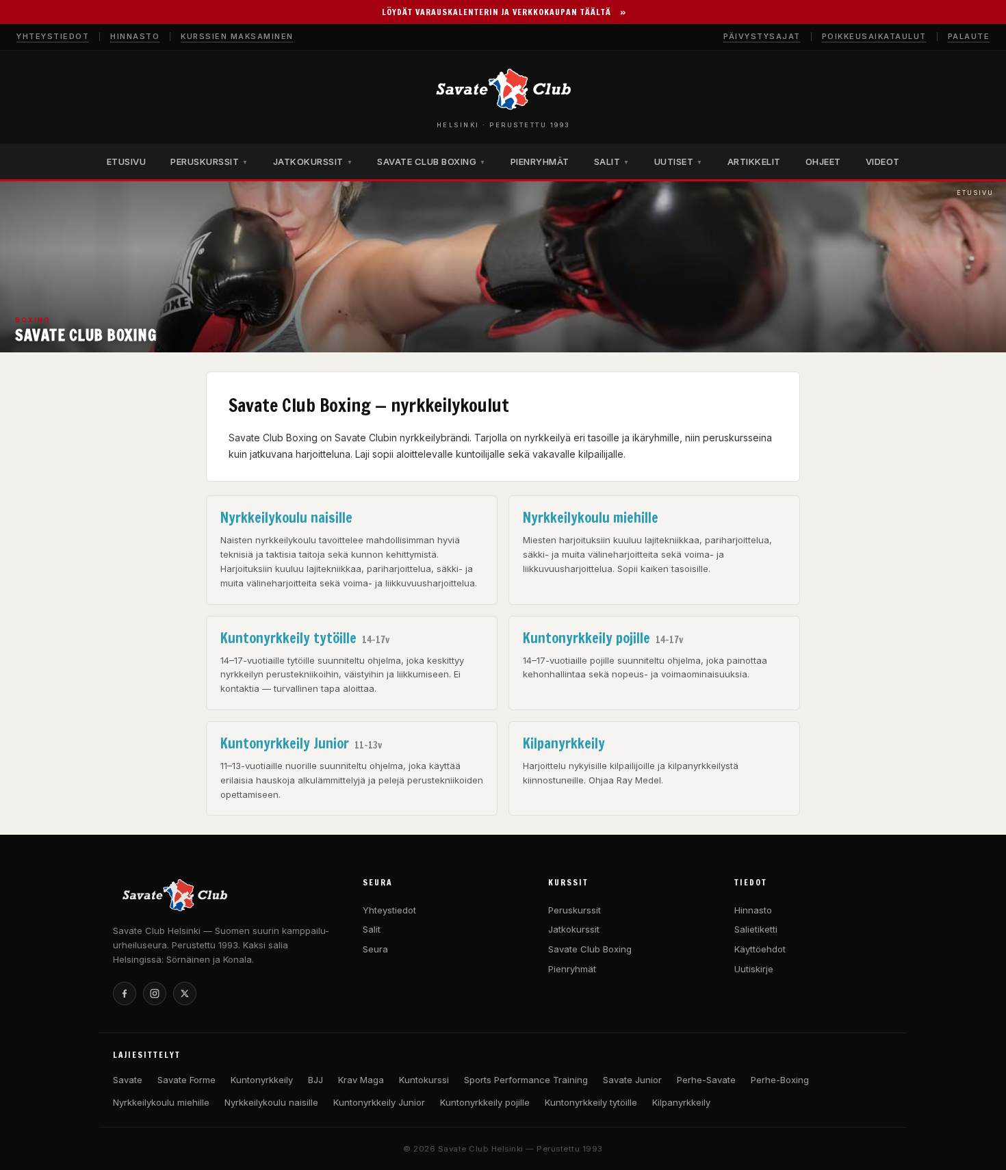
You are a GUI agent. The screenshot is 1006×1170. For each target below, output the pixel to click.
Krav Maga (361, 1079)
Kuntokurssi (424, 1079)
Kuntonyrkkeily (262, 1079)
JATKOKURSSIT (313, 161)
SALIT (612, 161)
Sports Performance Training (526, 1079)
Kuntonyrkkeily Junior (379, 1102)
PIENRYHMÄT (540, 161)
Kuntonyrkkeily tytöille (591, 1102)
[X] (184, 993)
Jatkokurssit (573, 929)
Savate (127, 1079)
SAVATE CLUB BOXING (431, 161)
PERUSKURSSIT (209, 161)
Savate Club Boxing (590, 949)
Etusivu (975, 192)
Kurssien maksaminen (237, 36)
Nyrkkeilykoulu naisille (271, 1102)
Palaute (969, 36)
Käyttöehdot (760, 949)
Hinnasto (134, 36)
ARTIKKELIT (754, 161)
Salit (372, 929)
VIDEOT (883, 161)
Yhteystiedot (52, 36)
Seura (375, 949)
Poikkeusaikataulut (874, 36)
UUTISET (678, 161)
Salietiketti (755, 929)
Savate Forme (186, 1079)
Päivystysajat (762, 36)
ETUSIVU (126, 161)
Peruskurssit (574, 910)
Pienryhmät (572, 968)
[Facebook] (124, 993)
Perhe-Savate (706, 1079)
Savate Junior (632, 1079)
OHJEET (823, 161)
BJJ (315, 1079)
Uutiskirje (753, 968)
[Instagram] (154, 993)
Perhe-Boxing (780, 1079)
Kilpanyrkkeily (681, 1102)
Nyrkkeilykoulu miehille (161, 1102)
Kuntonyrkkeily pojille (485, 1102)
